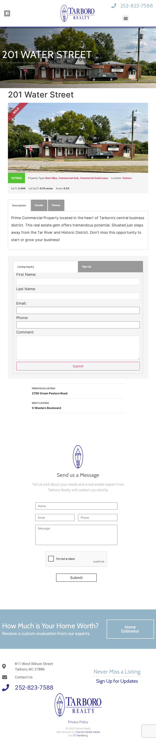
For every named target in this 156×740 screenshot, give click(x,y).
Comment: (25, 332)
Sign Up (86, 266)
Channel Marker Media (87, 732)
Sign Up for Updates (117, 681)
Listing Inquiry (25, 266)
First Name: (26, 274)
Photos (56, 205)
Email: (21, 303)
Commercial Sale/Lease (94, 178)
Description (19, 205)
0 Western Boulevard (46, 405)
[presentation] (76, 559)
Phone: (22, 318)
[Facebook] (7, 13)
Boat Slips (51, 178)
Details (39, 205)
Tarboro (127, 178)
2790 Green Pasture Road (49, 391)
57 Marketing (80, 735)
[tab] (19, 205)
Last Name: (26, 289)
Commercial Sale (69, 178)
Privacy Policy (78, 722)
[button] (125, 18)
